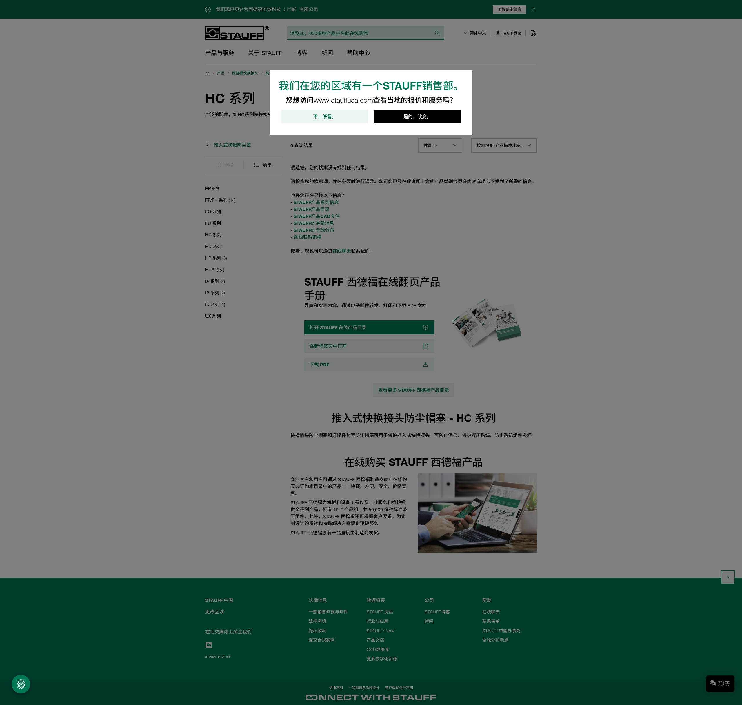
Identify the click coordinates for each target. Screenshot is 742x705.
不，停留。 (324, 116)
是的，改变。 (417, 116)
